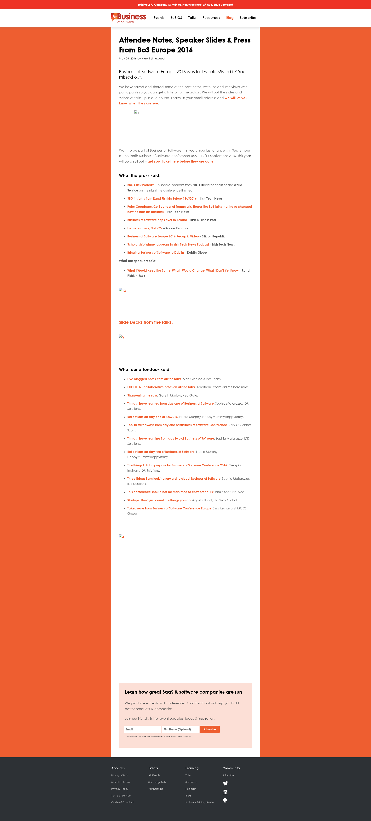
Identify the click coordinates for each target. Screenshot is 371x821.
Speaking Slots (157, 782)
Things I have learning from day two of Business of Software (170, 438)
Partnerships (155, 788)
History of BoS (119, 775)
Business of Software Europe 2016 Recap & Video (163, 236)
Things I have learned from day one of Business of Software (170, 403)
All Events (154, 775)
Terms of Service (121, 795)
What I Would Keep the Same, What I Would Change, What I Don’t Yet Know (183, 270)
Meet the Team (120, 782)
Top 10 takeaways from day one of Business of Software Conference (177, 425)
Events (159, 17)
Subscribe (248, 17)
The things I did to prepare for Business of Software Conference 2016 (177, 465)
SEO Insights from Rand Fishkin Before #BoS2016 (162, 198)
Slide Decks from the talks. (146, 322)
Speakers (191, 782)
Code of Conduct (122, 802)
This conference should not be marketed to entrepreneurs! (170, 492)
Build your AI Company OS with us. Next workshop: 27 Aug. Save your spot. (185, 4)
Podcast (191, 788)
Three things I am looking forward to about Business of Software (173, 478)
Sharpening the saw (142, 395)
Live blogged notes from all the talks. (154, 379)
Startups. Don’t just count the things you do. (159, 500)
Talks (192, 17)
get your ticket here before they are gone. (181, 161)
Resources (211, 17)
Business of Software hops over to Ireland (157, 220)
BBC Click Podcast (140, 185)
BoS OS (176, 17)
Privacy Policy (119, 788)
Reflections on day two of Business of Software (161, 452)
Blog (230, 17)
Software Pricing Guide (200, 802)
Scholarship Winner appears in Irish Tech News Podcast (168, 244)
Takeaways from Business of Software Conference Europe (169, 508)
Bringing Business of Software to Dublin (155, 252)
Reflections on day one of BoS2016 (152, 417)
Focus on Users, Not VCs (145, 228)
